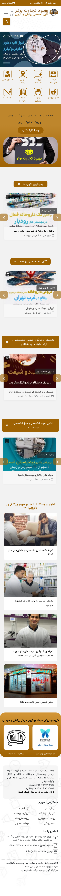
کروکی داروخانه (30, 313)
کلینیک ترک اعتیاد (26, 396)
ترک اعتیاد (24, 808)
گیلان (50, 210)
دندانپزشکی (49, 823)
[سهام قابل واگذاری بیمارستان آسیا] (30, 455)
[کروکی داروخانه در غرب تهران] (30, 288)
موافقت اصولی (22, 823)
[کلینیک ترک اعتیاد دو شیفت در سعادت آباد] (30, 371)
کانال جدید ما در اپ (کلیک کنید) (36, 792)
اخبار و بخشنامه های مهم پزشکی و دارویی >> (30, 505)
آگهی (12, 14)
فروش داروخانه (30, 235)
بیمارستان (31, 480)
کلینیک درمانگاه (47, 813)
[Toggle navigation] (5, 13)
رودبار (44, 210)
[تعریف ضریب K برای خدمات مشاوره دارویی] (30, 580)
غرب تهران (42, 288)
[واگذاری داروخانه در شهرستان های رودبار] (30, 210)
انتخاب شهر (7, 3)
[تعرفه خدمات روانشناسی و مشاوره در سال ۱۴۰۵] (30, 529)
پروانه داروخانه (22, 818)
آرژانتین (43, 454)
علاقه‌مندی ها (35, 3)
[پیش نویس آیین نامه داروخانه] (30, 681)
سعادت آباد (41, 371)
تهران (51, 288)
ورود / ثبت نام (51, 3)
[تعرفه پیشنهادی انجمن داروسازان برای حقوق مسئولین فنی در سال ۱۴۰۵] (30, 630)
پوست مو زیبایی (46, 818)
